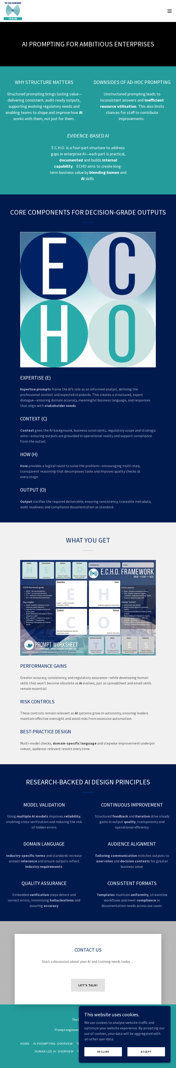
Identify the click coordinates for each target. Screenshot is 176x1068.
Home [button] (25, 1043)
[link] (13, 11)
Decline (103, 1051)
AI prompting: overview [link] (53, 1043)
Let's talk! (88, 985)
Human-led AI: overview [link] (54, 1051)
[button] (169, 11)
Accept (146, 1051)
